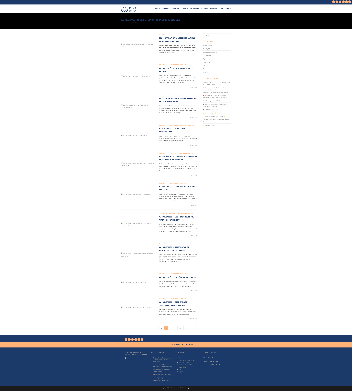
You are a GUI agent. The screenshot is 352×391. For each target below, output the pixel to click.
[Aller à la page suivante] (195, 328)
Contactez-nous (209, 352)
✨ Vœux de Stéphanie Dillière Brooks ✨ (214, 116)
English (205, 59)
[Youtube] (340, 1)
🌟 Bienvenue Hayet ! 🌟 (209, 113)
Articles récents (157, 352)
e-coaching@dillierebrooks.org (213, 365)
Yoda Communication (182, 389)
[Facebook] (333, 1)
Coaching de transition (185, 153)
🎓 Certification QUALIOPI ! (210, 109)
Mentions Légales (186, 388)
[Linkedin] (343, 1)
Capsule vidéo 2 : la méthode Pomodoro (177, 277)
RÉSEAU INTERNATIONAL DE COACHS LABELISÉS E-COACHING (136, 353)
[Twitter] (337, 1)
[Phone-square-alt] (346, 1)
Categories (181, 352)
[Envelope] (349, 1)
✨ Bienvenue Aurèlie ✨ (209, 125)
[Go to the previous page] (156, 328)
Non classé (190, 125)
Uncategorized (207, 72)
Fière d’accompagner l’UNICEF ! (211, 101)
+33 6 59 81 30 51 (209, 358)
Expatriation (206, 62)
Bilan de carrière (207, 45)
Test (204, 69)
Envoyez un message (211, 361)
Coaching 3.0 (163, 34)
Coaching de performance (177, 65)
